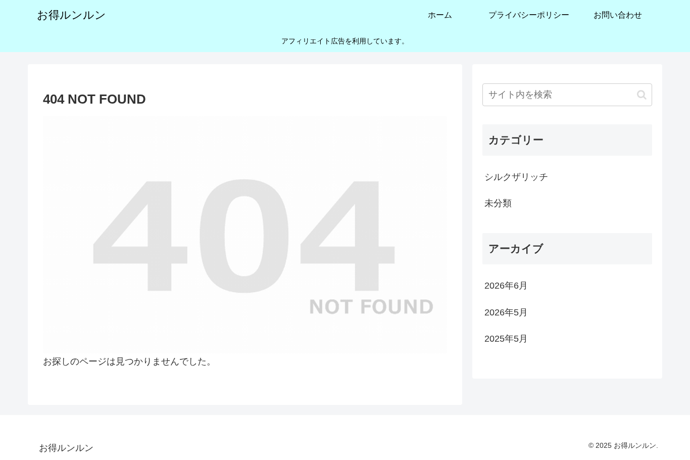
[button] (642, 95)
